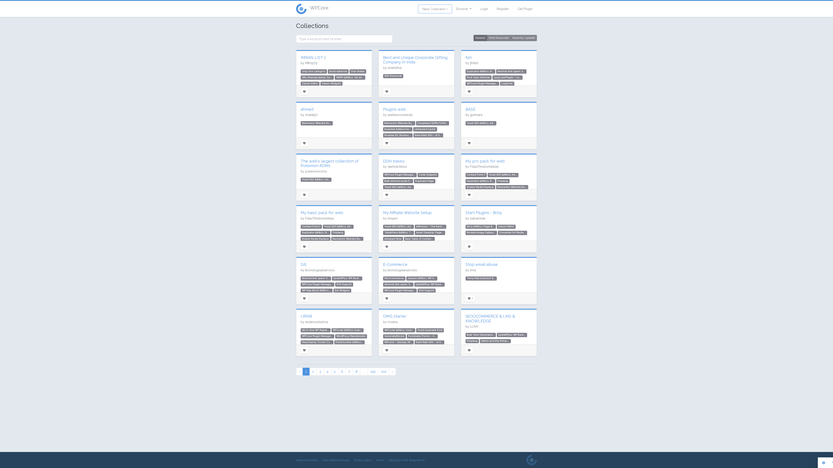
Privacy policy (363, 460)
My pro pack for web (485, 161)
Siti (303, 264)
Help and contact (307, 460)
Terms (380, 460)
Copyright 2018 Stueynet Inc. (407, 460)
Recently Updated (523, 37)
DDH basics (394, 161)
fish (469, 57)
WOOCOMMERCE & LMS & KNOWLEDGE (490, 318)
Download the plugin (336, 460)
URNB (306, 316)
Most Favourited (499, 37)
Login (484, 9)
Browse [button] (462, 9)
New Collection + (435, 9)
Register (503, 9)
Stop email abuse (482, 264)
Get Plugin (525, 9)
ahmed (307, 109)
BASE (471, 109)
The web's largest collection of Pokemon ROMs (330, 163)
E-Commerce (395, 264)
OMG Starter (395, 316)
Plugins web (394, 109)
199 (373, 371)
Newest (480, 37)
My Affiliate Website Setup (407, 212)
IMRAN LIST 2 (313, 57)
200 (384, 371)
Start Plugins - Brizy (484, 212)
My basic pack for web (322, 212)
